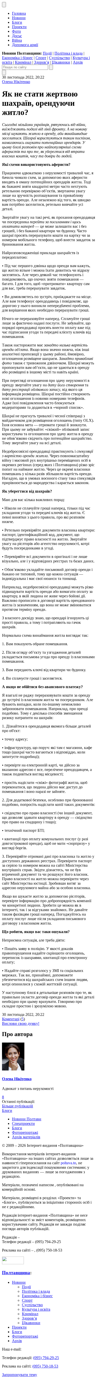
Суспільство (59, 58)
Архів (78, 62)
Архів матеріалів (26, 1137)
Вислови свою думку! (20, 1023)
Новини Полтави (26, 1119)
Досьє (17, 36)
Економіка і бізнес (17, 58)
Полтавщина (16, 1272)
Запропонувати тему (19, 1375)
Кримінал (23, 62)
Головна (19, 13)
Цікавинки (61, 62)
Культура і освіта (36, 1309)
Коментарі (10, 1019)
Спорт (41, 58)
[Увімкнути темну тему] (4, 4)
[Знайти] (51, 67)
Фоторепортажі (25, 1132)
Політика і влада (68, 53)
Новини (19, 18)
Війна (17, 40)
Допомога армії (25, 45)
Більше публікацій (17, 1106)
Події (47, 53)
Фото (16, 31)
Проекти (19, 27)
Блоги (17, 22)
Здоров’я (41, 62)
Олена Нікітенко (16, 82)
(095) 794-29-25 (46, 1358)
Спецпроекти (23, 1123)
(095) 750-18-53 (45, 1366)
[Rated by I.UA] (13, 1263)
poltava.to (68, 1163)
